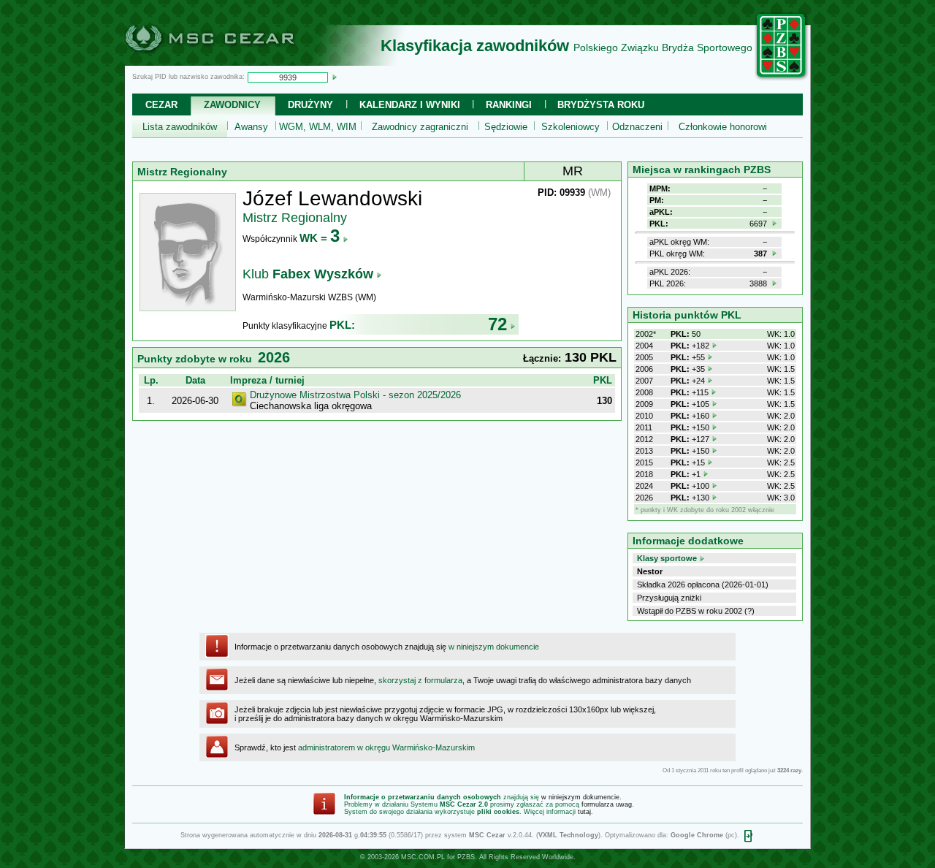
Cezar (161, 104)
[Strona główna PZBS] (782, 78)
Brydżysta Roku (600, 104)
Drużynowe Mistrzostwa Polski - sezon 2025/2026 (355, 394)
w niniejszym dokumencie (494, 646)
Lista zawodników (179, 126)
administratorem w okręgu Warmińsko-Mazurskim (386, 747)
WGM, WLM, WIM (317, 126)
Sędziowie (505, 126)
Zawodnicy (232, 104)
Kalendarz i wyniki (409, 104)
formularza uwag (606, 804)
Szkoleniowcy (570, 126)
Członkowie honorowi (723, 126)
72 (497, 324)
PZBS (466, 857)
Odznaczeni (637, 126)
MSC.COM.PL (423, 857)
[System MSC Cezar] (233, 61)
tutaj (584, 811)
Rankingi (509, 104)
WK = (319, 238)
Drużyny (310, 104)
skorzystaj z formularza (420, 680)
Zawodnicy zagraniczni (420, 126)
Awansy (251, 126)
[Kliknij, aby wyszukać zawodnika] (334, 76)
